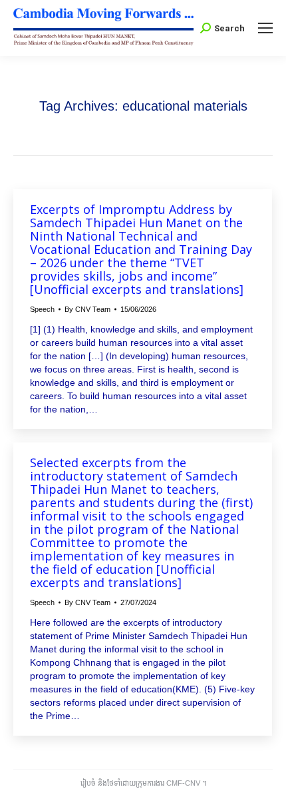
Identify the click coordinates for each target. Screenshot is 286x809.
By (87, 309)
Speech (42, 309)
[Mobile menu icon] (265, 28)
